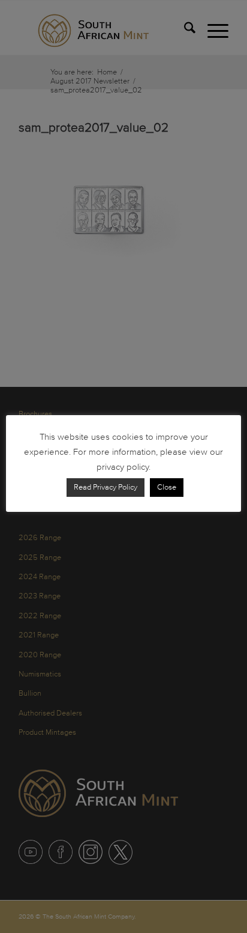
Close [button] (166, 487)
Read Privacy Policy (105, 487)
